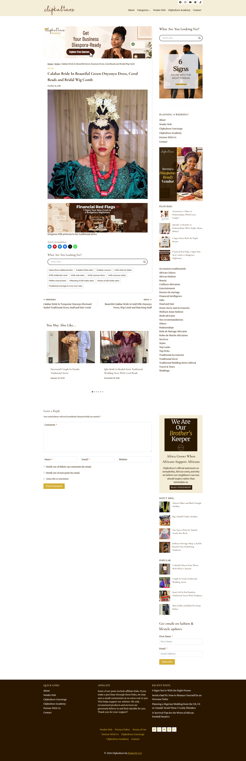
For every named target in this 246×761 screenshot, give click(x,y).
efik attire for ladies (123, 270)
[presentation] (71, 347)
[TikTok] (200, 2)
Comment (51, 424)
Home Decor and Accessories (174, 308)
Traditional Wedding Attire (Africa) (177, 362)
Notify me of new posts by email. (63, 472)
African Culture (167, 272)
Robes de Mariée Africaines (173, 335)
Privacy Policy (122, 729)
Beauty (163, 280)
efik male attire (77, 275)
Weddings (164, 370)
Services (163, 339)
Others (162, 323)
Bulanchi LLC (135, 753)
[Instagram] (185, 2)
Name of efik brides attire (108, 281)
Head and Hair (166, 304)
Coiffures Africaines (169, 284)
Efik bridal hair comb (58, 275)
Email (86, 459)
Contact (197, 10)
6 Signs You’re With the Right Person (171, 690)
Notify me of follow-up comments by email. (68, 466)
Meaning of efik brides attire (81, 281)
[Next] (144, 360)
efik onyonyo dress (96, 275)
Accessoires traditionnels (172, 268)
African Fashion (167, 276)
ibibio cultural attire (57, 281)
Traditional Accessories (171, 355)
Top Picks (164, 351)
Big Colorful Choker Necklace (185, 516)
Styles (51, 68)
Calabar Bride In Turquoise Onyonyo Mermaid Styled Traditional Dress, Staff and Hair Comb (67, 304)
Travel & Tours (167, 366)
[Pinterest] (195, 2)
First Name (165, 636)
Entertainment (167, 288)
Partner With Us (167, 137)
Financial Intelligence (170, 296)
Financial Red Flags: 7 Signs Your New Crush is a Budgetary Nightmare (186, 255)
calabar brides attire (84, 270)
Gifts (161, 300)
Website (123, 459)
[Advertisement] (181, 394)
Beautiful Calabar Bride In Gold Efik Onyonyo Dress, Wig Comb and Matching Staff (128, 304)
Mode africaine (167, 315)
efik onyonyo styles (117, 275)
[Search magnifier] (144, 262)
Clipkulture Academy (179, 10)
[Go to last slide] (51, 360)
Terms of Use (139, 729)
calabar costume (103, 270)
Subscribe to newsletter (57, 479)
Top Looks (164, 347)
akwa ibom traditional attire (61, 270)
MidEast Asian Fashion (171, 311)
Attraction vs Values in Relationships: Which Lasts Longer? (184, 214)
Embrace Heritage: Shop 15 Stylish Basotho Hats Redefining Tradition (187, 546)
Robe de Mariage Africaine (173, 331)
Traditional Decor (168, 359)
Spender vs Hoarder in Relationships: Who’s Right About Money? (187, 228)
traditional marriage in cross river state (65, 286)
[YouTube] (190, 2)
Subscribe (167, 661)
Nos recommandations (171, 319)
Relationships (166, 327)
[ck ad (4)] (97, 42)
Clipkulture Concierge (170, 128)
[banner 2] (98, 217)
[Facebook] (180, 2)
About (131, 10)
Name (49, 459)
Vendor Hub (159, 10)
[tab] (92, 391)
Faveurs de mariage (169, 292)
